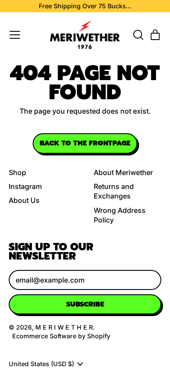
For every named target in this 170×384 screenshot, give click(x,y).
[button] (138, 35)
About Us (24, 200)
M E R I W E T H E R (64, 327)
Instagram (25, 186)
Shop (17, 172)
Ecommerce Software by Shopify (61, 336)
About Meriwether (123, 172)
